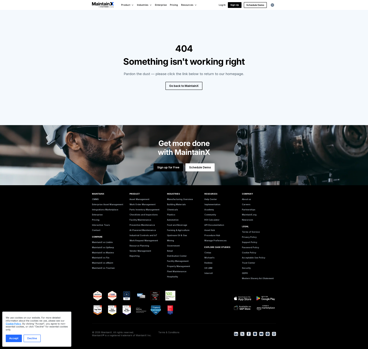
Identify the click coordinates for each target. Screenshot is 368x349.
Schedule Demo (255, 5)
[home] (103, 5)
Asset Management (139, 199)
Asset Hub (209, 230)
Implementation (212, 204)
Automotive (173, 220)
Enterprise (161, 4)
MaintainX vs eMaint (102, 263)
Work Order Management (143, 204)
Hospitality (172, 276)
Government (173, 245)
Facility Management (178, 261)
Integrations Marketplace (105, 209)
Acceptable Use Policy (253, 257)
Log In (222, 4)
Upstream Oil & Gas (177, 235)
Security (246, 268)
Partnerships (248, 209)
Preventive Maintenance (142, 225)
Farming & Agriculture (178, 230)
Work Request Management (144, 240)
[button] (127, 5)
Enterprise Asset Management (107, 204)
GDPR (245, 273)
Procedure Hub (212, 235)
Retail (170, 251)
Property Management (178, 266)
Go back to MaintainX (184, 86)
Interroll (208, 273)
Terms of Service (251, 232)
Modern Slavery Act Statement (258, 278)
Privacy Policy (249, 237)
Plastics (171, 214)
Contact (96, 230)
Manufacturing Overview (180, 199)
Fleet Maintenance (176, 271)
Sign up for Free (168, 167)
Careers (246, 204)
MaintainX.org (249, 214)
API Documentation (214, 225)
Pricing (174, 4)
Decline (32, 338)
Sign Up (234, 4)
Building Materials (176, 204)
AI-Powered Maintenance (143, 230)
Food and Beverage (177, 225)
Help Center (210, 199)
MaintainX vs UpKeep (103, 247)
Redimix (208, 263)
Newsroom (247, 220)
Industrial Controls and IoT (143, 235)
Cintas (207, 252)
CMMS (95, 199)
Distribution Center (177, 256)
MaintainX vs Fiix (100, 257)
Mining (170, 240)
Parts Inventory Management (145, 209)
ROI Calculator (212, 220)
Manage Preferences (215, 240)
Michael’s (209, 257)
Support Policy (249, 242)
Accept (13, 338)
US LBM (208, 268)
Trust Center (248, 263)
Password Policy (250, 247)
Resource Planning (139, 245)
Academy (209, 209)
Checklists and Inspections (144, 214)
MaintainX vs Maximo (103, 252)
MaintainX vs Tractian (103, 268)
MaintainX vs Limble (102, 242)
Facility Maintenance (140, 220)
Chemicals (172, 209)
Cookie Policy (249, 252)
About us (246, 199)
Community (210, 214)
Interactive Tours (101, 225)
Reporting (135, 256)
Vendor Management (140, 251)
